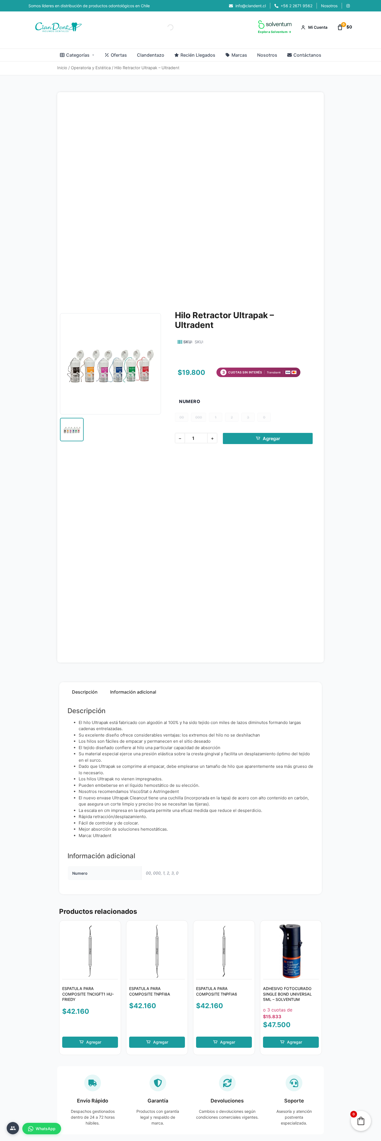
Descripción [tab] (85, 692)
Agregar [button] (93, 1042)
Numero (189, 401)
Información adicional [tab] (133, 692)
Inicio (62, 67)
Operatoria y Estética (91, 67)
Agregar (271, 438)
